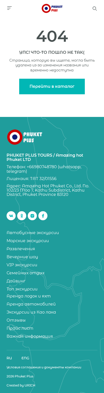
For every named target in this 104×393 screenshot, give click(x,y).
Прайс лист (20, 328)
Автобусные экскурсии (33, 233)
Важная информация (30, 336)
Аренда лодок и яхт (29, 296)
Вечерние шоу (22, 257)
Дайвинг (16, 281)
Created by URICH (21, 385)
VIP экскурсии (22, 265)
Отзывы (16, 320)
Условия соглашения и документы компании (44, 367)
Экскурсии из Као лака (31, 312)
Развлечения (21, 249)
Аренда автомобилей (31, 304)
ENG (25, 358)
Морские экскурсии (28, 241)
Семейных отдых (25, 273)
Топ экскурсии (22, 289)
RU (9, 358)
